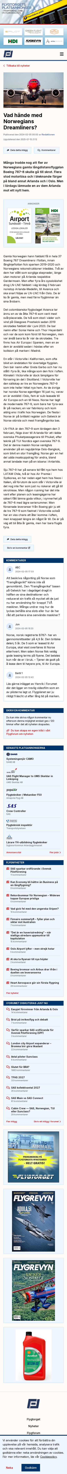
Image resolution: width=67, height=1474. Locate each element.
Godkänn (31, 1467)
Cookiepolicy (48, 1456)
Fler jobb (54, 852)
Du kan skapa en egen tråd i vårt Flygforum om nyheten (28, 732)
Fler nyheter (12, 993)
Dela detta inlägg (19, 150)
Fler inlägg (11, 1121)
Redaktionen (48, 134)
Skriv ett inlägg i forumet (46, 1121)
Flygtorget (33, 1419)
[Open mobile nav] (62, 54)
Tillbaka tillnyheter (18, 65)
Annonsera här (13, 852)
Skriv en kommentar (17, 548)
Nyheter (33, 1426)
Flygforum (33, 1433)
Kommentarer (49, 150)
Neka (9, 1467)
